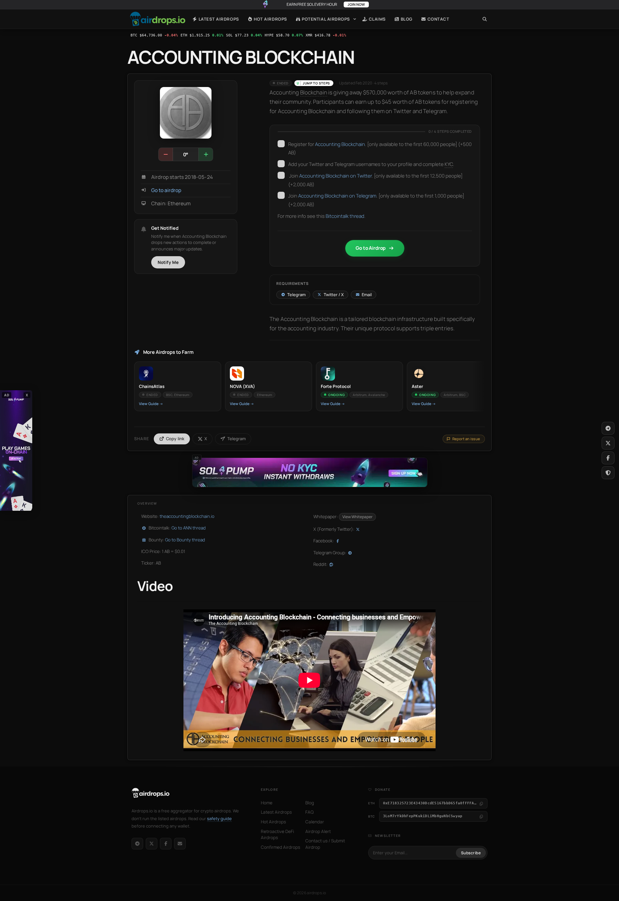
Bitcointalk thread (345, 216)
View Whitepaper (357, 516)
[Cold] (166, 154)
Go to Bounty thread (185, 540)
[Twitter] (608, 443)
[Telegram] (137, 843)
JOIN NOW (356, 4)
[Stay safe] (608, 472)
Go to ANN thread (189, 528)
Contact (437, 19)
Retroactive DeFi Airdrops (277, 834)
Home (157, 19)
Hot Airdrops (270, 19)
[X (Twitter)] (151, 843)
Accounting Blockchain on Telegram (337, 195)
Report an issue (466, 438)
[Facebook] (166, 843)
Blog (406, 19)
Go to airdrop (166, 190)
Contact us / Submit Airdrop (325, 844)
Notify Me (168, 262)
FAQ (309, 812)
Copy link (175, 438)
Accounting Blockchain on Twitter (335, 175)
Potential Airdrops (325, 19)
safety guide (219, 818)
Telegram (236, 438)
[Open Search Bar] (485, 19)
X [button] (27, 395)
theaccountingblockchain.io (187, 516)
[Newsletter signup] (180, 843)
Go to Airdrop (371, 248)
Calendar (314, 822)
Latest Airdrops (218, 19)
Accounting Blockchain (340, 144)
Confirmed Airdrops (280, 847)
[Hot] (206, 154)
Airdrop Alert (318, 831)
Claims (377, 19)
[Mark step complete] (281, 143)
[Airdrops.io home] (151, 793)
